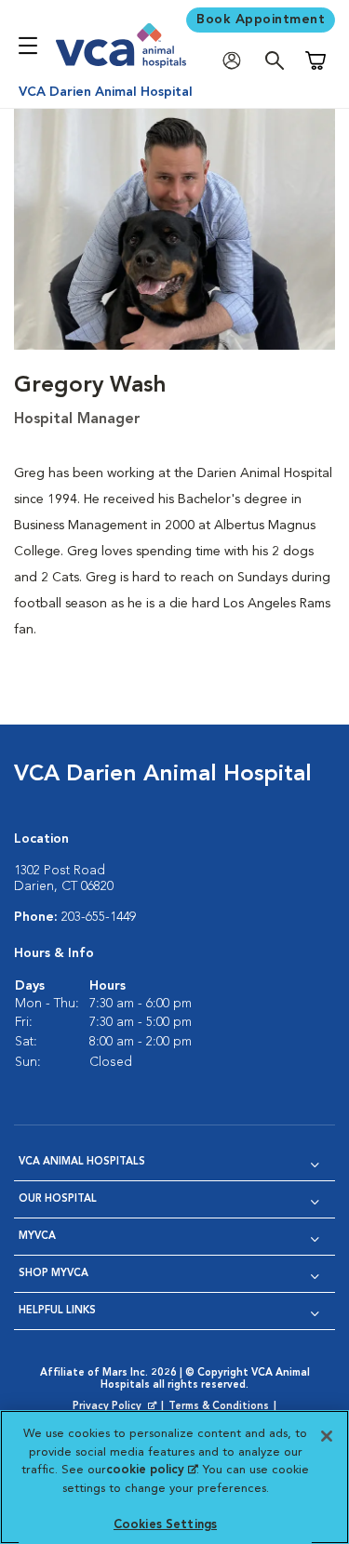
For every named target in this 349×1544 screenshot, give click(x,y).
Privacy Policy (116, 1407)
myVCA (37, 1236)
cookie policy (151, 1470)
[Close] (326, 1436)
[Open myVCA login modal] (236, 61)
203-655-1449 (98, 917)
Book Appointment (260, 19)
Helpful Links (57, 1311)
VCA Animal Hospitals (82, 1162)
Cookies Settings (165, 1525)
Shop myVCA (53, 1274)
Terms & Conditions (218, 1407)
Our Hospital (58, 1199)
